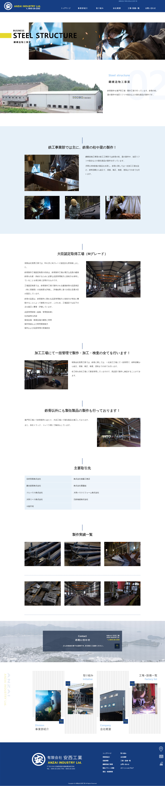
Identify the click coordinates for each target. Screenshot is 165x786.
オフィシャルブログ (127, 768)
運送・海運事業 (108, 772)
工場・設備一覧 (133, 6)
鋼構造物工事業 (108, 764)
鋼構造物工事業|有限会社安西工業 (128, 1)
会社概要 (116, 6)
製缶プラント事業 (108, 768)
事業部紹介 (82, 6)
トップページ (65, 6)
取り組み (99, 6)
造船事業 (105, 761)
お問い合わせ (150, 6)
